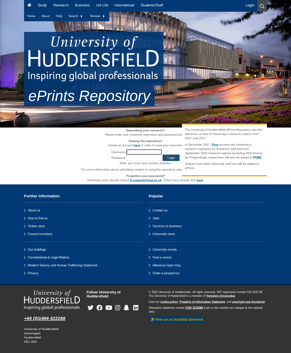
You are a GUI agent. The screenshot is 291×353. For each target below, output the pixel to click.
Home (31, 16)
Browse (95, 16)
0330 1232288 (194, 307)
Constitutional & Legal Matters (48, 257)
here (200, 180)
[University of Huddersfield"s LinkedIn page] (135, 307)
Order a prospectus (166, 273)
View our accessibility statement (178, 319)
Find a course (162, 257)
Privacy (33, 273)
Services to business (167, 226)
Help (59, 16)
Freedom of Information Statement (202, 301)
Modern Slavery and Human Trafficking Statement (62, 265)
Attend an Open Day (167, 265)
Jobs (156, 218)
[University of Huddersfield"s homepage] (52, 300)
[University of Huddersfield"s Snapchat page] (127, 307)
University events (165, 249)
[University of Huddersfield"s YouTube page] (108, 307)
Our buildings (37, 249)
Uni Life (102, 5)
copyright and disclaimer (248, 301)
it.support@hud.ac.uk (146, 180)
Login (250, 5)
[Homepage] (29, 6)
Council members (40, 234)
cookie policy (169, 301)
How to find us (38, 218)
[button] (262, 6)
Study (42, 5)
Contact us (160, 210)
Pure (215, 144)
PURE (257, 157)
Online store (36, 226)
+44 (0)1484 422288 (44, 318)
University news (164, 234)
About (46, 16)
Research (61, 5)
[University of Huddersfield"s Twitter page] (91, 307)
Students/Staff (152, 5)
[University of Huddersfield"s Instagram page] (117, 307)
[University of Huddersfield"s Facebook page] (99, 307)
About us (34, 210)
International (124, 5)
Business (82, 5)
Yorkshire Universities (220, 295)
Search (74, 16)
